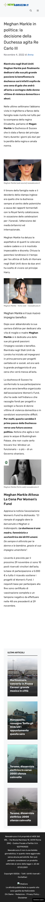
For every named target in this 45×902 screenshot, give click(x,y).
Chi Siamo (9, 894)
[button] (30, 10)
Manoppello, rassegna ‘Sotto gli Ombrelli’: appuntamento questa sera (21, 726)
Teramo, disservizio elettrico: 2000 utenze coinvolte (22, 817)
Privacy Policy (32, 894)
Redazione (20, 894)
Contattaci (22, 877)
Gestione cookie (38, 900)
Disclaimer (22, 898)
